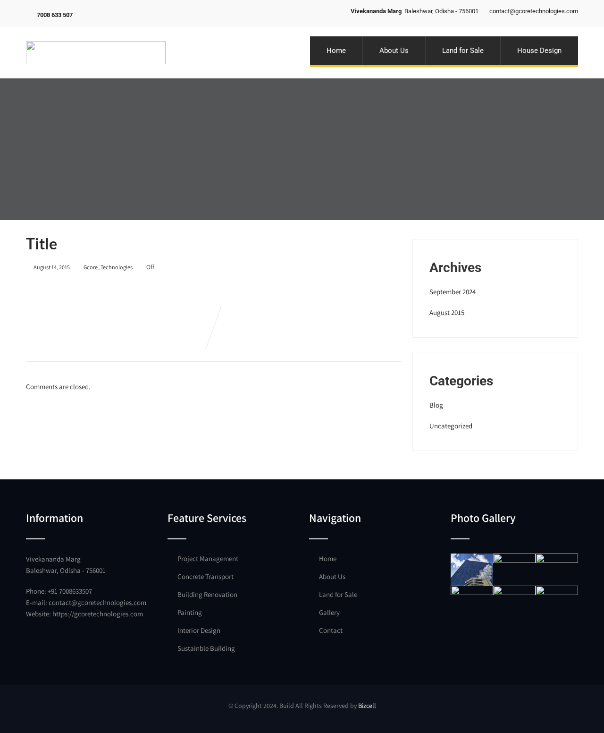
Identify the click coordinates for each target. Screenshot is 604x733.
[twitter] (99, 14)
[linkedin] (122, 14)
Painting (189, 612)
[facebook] (87, 14)
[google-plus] (111, 14)
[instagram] (134, 14)
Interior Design (198, 630)
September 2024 (452, 291)
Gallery (329, 612)
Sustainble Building (206, 648)
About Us (394, 50)
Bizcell (367, 705)
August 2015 (446, 312)
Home (336, 50)
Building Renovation (207, 594)
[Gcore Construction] (96, 31)
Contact (331, 630)
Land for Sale (463, 50)
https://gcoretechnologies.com (97, 613)
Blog (436, 405)
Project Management (207, 558)
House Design (539, 50)
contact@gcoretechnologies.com (97, 602)
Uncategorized (450, 425)
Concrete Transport (205, 576)
